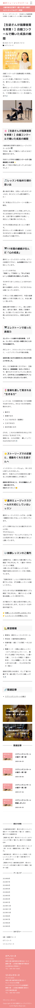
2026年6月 (6, 885)
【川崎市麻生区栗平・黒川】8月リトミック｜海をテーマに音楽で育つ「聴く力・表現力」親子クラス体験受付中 (17, 831)
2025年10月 (7, 913)
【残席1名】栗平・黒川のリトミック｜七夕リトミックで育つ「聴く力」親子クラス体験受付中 (17, 840)
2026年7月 (6, 882)
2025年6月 (6, 923)
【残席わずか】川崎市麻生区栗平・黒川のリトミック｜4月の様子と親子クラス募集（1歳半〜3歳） (17, 865)
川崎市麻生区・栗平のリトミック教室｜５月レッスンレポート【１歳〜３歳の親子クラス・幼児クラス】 (17, 856)
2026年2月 (6, 899)
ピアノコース (9, 45)
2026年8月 (6, 878)
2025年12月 (7, 906)
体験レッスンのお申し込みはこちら (18, 613)
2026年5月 (6, 889)
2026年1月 (6, 902)
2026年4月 (6, 892)
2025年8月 (6, 916)
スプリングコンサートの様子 (15, 696)
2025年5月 (6, 926)
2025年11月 (7, 909)
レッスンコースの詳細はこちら (16, 616)
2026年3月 (6, 896)
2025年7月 (6, 919)
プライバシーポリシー (9, 1000)
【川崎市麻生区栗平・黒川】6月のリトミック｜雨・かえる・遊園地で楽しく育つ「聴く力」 (17, 848)
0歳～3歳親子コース (9, 937)
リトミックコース (8, 944)
